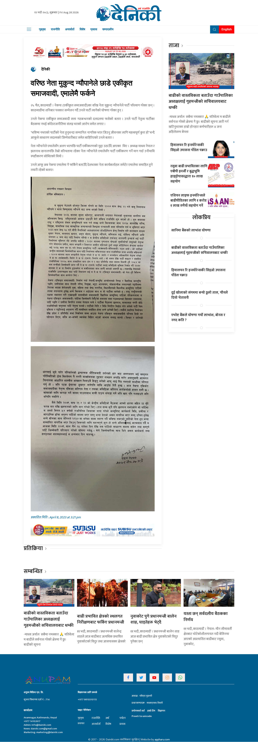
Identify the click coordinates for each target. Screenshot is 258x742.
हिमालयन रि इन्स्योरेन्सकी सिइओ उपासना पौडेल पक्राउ (188, 147)
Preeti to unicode (142, 716)
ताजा (174, 45)
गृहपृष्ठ (42, 29)
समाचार (81, 723)
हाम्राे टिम (151, 711)
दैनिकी (45, 69)
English (226, 29)
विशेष (82, 29)
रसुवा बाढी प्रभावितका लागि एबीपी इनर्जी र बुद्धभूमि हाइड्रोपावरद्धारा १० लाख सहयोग (188, 173)
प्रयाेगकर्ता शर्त (138, 711)
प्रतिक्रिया (33, 548)
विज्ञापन (161, 711)
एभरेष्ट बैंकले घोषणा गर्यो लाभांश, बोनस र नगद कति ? (198, 317)
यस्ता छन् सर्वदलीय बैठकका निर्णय (206, 616)
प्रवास (93, 29)
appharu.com (162, 739)
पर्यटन (123, 718)
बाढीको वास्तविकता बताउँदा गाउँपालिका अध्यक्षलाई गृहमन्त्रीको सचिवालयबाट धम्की (201, 101)
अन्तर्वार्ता (69, 29)
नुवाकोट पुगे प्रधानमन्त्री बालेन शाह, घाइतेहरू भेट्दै (153, 619)
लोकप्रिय (201, 217)
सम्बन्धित (34, 571)
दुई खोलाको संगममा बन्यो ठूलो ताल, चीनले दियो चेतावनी (199, 295)
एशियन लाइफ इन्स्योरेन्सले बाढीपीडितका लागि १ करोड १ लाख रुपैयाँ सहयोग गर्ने (188, 200)
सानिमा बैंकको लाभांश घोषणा (191, 230)
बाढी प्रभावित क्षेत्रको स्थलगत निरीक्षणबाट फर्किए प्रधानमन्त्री (100, 619)
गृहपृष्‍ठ (81, 718)
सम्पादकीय (107, 29)
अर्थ (107, 718)
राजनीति (55, 29)
